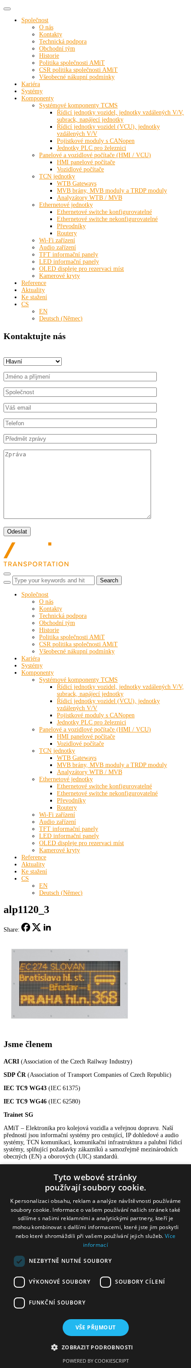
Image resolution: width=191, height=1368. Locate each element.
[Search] (7, 582)
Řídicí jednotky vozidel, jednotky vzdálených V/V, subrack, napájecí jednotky (120, 116)
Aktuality (33, 290)
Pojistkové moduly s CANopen (96, 141)
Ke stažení (34, 297)
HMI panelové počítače (86, 162)
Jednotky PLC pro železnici (91, 148)
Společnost (34, 20)
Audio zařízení (57, 247)
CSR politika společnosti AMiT (78, 70)
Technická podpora (63, 41)
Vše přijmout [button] (96, 1327)
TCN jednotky (57, 176)
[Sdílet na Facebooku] (25, 929)
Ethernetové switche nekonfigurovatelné (107, 219)
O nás (46, 27)
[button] (95, 1347)
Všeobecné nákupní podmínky (77, 77)
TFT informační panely (68, 254)
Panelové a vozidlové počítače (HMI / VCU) (95, 155)
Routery (67, 233)
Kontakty (50, 34)
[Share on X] (36, 929)
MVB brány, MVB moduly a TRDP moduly (112, 190)
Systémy (32, 91)
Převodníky (71, 226)
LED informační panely (69, 261)
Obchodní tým (57, 48)
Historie (49, 55)
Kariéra (30, 84)
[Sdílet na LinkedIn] (47, 929)
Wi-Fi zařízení (57, 240)
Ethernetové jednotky (66, 205)
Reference (33, 283)
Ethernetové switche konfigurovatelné (104, 212)
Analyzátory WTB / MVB (89, 197)
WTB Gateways (76, 183)
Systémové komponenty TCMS (78, 105)
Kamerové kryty (59, 276)
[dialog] (95, 1266)
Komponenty (37, 98)
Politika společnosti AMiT (72, 62)
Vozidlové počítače (80, 169)
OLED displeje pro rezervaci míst (81, 268)
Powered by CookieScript (96, 1360)
